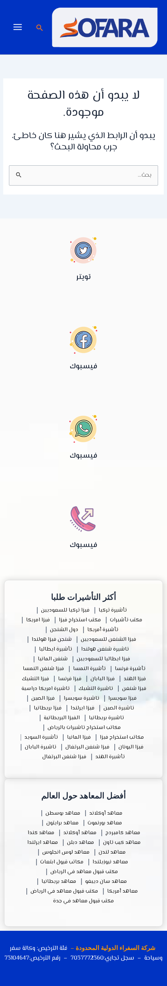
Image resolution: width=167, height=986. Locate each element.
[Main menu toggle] (17, 27)
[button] (39, 29)
